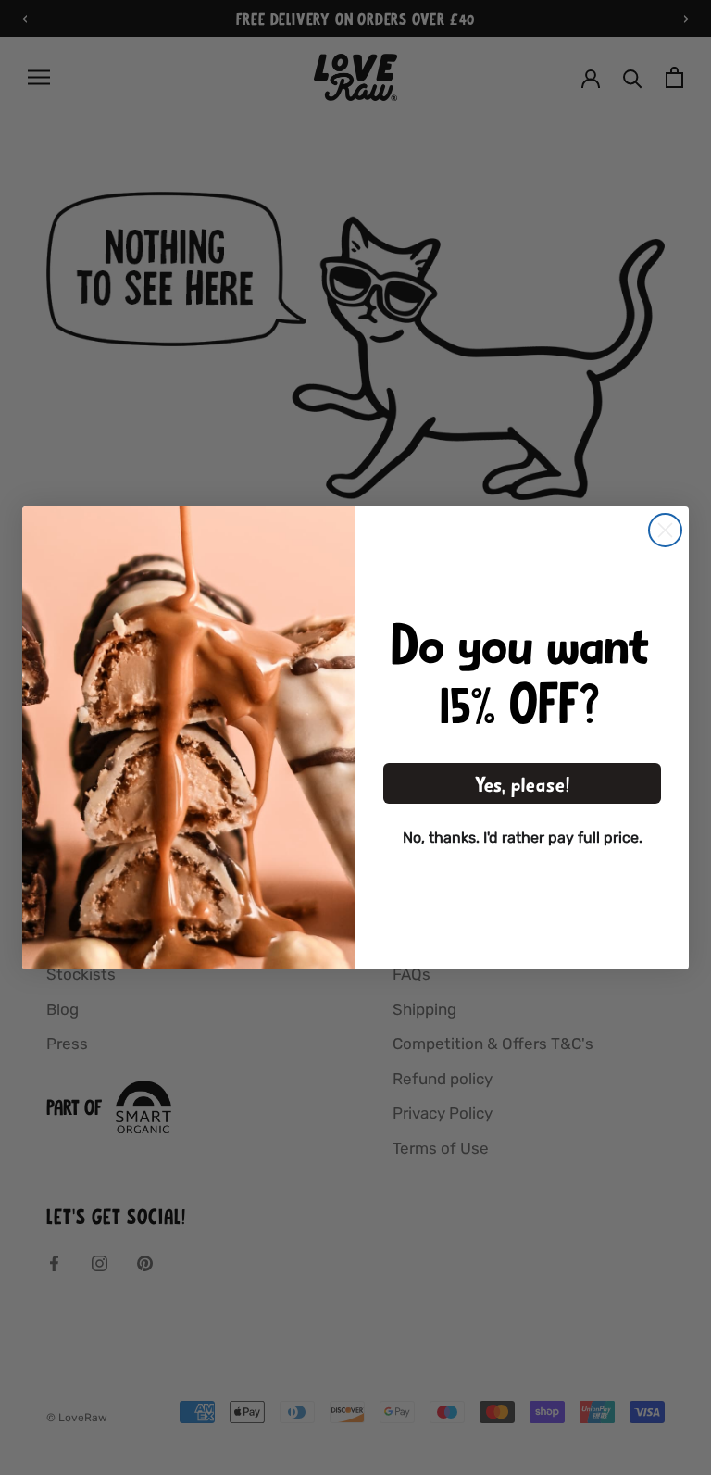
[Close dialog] (665, 530)
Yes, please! (522, 783)
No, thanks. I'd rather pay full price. (522, 837)
